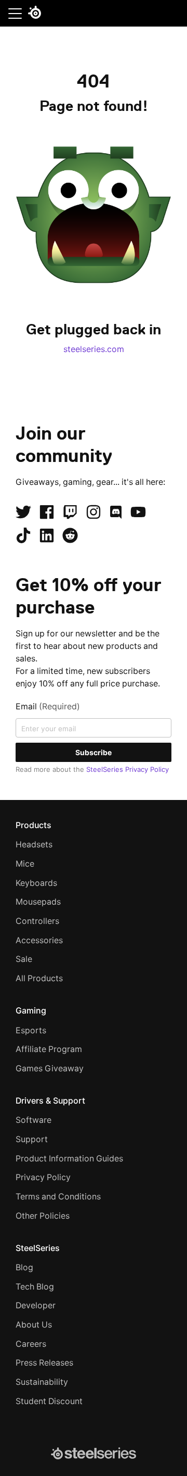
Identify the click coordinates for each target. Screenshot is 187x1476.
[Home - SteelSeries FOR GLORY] (34, 14)
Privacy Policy (43, 1177)
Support (32, 1139)
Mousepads (38, 902)
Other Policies (43, 1216)
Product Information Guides (69, 1159)
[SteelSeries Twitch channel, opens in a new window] (70, 512)
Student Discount (49, 1401)
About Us (34, 1325)
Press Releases (44, 1363)
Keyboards (36, 883)
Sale (24, 959)
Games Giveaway (50, 1068)
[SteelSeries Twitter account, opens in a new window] (23, 512)
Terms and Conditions (58, 1197)
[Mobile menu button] (15, 13)
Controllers (37, 921)
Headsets (34, 844)
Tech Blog (35, 1287)
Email (48, 706)
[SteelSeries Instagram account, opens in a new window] (93, 512)
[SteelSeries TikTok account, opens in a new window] (23, 535)
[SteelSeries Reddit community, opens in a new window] (70, 535)
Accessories (39, 940)
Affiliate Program (49, 1049)
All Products (39, 978)
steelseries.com (93, 349)
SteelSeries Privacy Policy (127, 769)
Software (33, 1120)
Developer (36, 1305)
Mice (25, 864)
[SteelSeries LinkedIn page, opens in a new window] (47, 535)
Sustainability (42, 1382)
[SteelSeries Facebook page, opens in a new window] (47, 512)
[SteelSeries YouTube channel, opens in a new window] (138, 512)
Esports (31, 1030)
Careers (31, 1344)
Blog (24, 1267)
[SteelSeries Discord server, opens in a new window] (116, 512)
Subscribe (93, 752)
